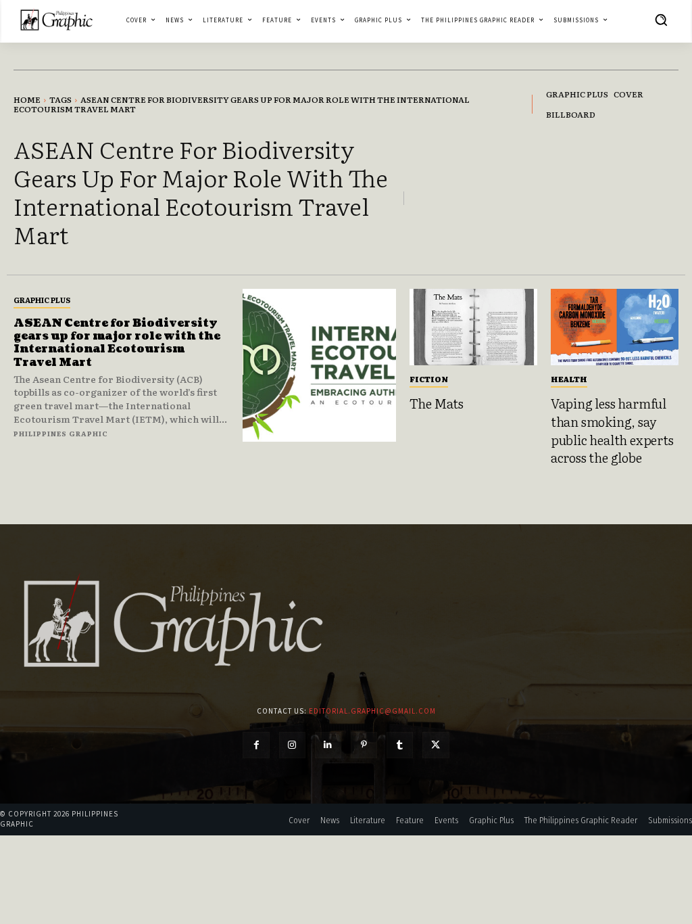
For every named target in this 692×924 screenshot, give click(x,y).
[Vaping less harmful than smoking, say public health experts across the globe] (614, 327)
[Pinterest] (364, 745)
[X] (435, 745)
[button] (661, 19)
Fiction (429, 378)
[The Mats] (473, 327)
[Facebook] (256, 745)
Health (569, 378)
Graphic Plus (42, 299)
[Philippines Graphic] (56, 20)
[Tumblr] (400, 745)
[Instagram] (292, 745)
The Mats (437, 403)
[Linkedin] (328, 745)
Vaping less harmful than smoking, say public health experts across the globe (612, 430)
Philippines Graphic (61, 433)
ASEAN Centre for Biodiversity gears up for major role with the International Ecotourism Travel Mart (117, 343)
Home (27, 99)
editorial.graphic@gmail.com (372, 711)
